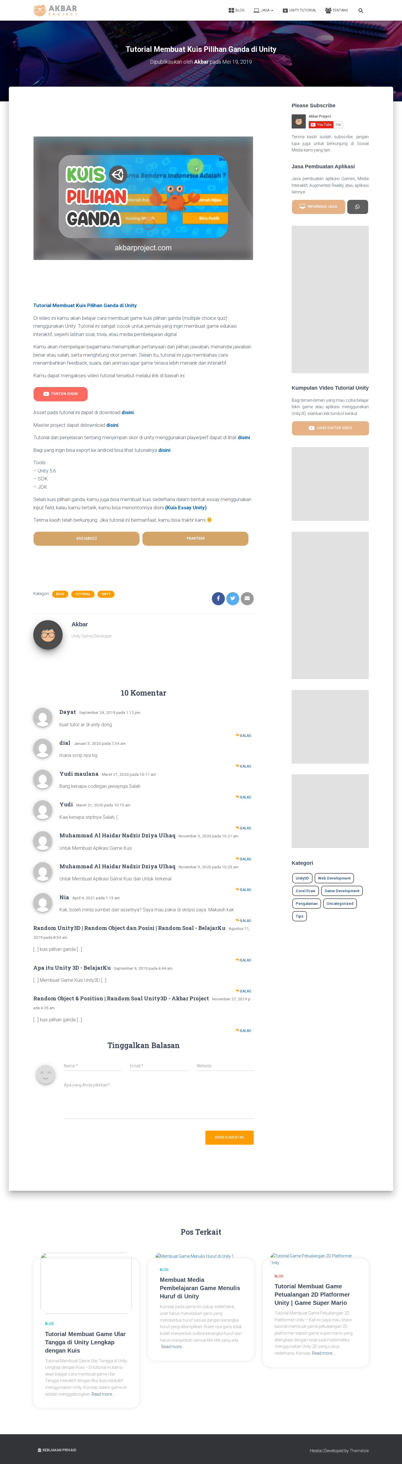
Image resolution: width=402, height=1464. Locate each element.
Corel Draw (305, 891)
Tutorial (82, 594)
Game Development (342, 891)
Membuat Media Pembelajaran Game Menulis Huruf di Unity (200, 1288)
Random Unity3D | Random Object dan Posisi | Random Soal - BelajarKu (129, 927)
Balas (245, 736)
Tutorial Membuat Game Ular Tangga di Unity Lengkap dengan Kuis (85, 1342)
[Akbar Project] (55, 10)
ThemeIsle (359, 1450)
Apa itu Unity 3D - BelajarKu (72, 967)
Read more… (103, 1394)
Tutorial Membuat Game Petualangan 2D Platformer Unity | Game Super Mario (312, 1294)
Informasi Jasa (321, 207)
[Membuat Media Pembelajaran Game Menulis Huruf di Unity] (194, 1256)
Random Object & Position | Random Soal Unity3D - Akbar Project (121, 998)
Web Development (334, 878)
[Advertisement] (143, 117)
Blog (240, 10)
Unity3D (302, 878)
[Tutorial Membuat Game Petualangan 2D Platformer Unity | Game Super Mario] (315, 1259)
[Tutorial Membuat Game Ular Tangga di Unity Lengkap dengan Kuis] (86, 1282)
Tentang (340, 10)
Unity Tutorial (302, 10)
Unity (106, 594)
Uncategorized (340, 903)
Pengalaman (307, 903)
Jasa (265, 10)
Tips (299, 916)
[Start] (357, 207)
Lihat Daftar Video (333, 428)
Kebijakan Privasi (59, 1450)
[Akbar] (48, 634)
